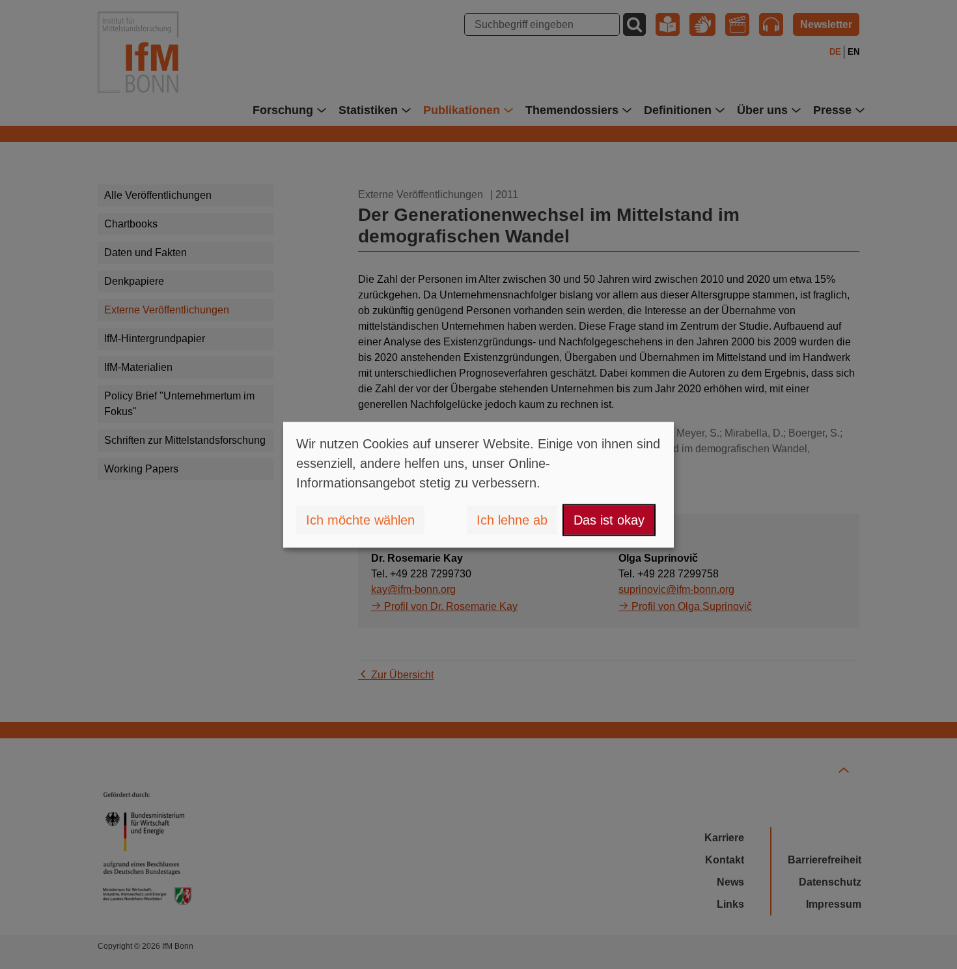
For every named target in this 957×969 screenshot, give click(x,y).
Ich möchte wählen (360, 520)
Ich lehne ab (512, 520)
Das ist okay (609, 520)
